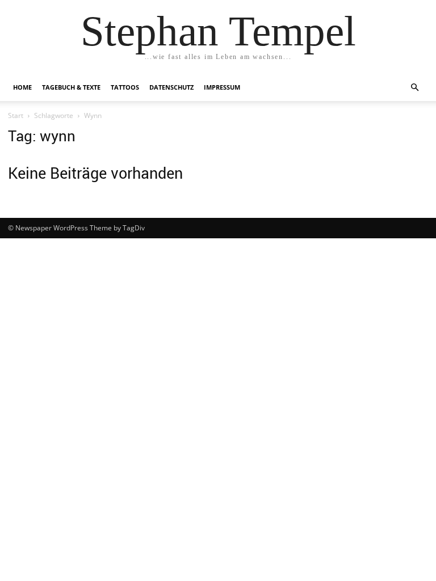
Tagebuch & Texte (71, 87)
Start (15, 115)
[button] (414, 87)
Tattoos (125, 87)
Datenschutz (171, 87)
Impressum (222, 87)
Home (22, 87)
